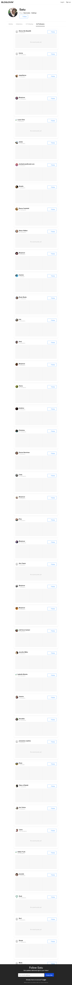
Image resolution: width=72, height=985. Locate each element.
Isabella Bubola (22, 674)
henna (21, 53)
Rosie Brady (23, 297)
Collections (19, 24)
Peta (20, 519)
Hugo (20, 763)
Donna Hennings (24, 452)
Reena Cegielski (24, 208)
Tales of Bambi (23, 785)
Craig (20, 474)
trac (20, 319)
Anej (20, 341)
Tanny (21, 386)
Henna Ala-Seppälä (25, 31)
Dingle (21, 940)
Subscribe (49, 975)
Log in (62, 2)
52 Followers (40, 24)
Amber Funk (21, 852)
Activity (11, 24)
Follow (25, 16)
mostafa (21, 874)
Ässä (20, 896)
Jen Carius (22, 807)
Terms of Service (44, 982)
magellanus (22, 75)
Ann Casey (22, 563)
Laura (20, 829)
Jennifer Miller (23, 652)
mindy (21, 142)
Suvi (20, 918)
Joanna (21, 696)
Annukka (22, 719)
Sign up (68, 2)
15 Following (29, 24)
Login (44, 980)
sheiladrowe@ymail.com (26, 164)
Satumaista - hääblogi (29, 13)
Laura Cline (21, 120)
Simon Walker (23, 230)
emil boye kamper (24, 630)
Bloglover (22, 97)
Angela (21, 186)
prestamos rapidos (25, 741)
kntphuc (21, 408)
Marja (20, 963)
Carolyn (21, 275)
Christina (22, 430)
